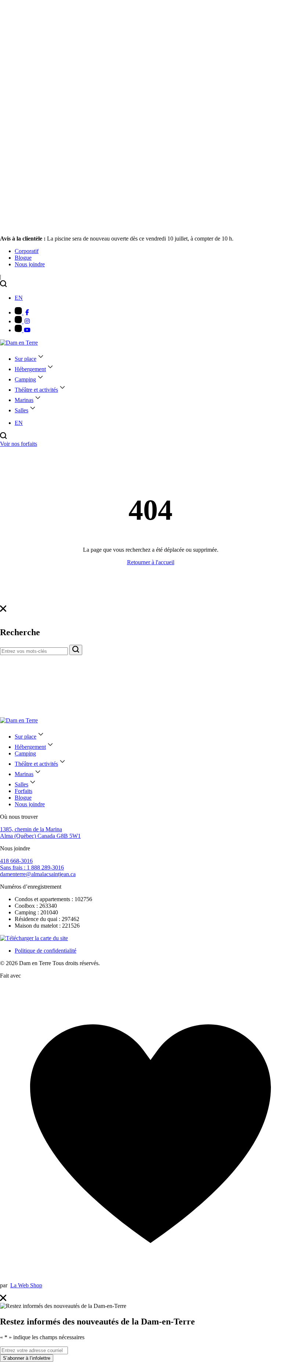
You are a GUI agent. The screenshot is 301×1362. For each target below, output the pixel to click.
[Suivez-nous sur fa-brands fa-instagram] (23, 321)
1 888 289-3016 (32, 867)
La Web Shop (26, 1285)
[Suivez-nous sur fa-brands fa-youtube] (23, 330)
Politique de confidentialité (45, 950)
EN (19, 298)
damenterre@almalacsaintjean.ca (38, 874)
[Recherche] (75, 650)
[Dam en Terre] (19, 342)
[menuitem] (27, 251)
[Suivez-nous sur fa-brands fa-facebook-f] (23, 312)
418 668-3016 (16, 861)
